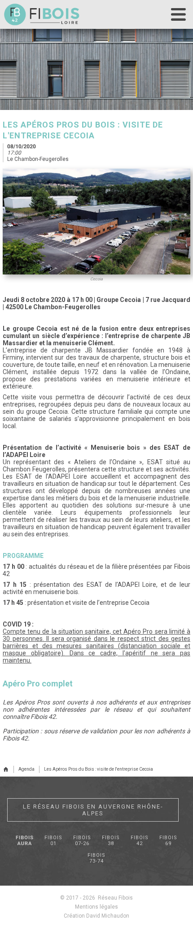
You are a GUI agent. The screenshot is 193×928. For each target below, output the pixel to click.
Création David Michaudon (96, 916)
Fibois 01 (53, 840)
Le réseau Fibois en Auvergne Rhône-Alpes (93, 810)
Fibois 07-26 (82, 840)
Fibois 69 (168, 840)
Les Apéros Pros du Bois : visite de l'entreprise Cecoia (98, 769)
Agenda (26, 769)
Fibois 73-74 (96, 858)
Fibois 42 (140, 840)
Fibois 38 (111, 840)
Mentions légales (96, 907)
